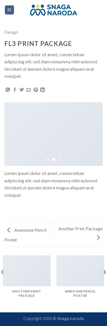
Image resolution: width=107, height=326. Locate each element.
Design (11, 32)
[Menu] (9, 10)
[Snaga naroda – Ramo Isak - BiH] (53, 10)
